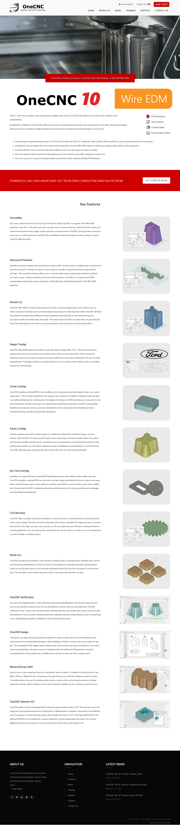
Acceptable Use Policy (151, 819)
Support (145, 10)
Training (131, 10)
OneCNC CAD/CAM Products (95, 78)
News (118, 10)
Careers (70, 800)
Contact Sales (157, 127)
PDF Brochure (158, 116)
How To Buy (161, 4)
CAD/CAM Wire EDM (119, 78)
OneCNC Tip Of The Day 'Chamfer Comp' (124, 774)
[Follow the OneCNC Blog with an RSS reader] (32, 797)
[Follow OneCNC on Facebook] (12, 797)
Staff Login (165, 819)
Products (104, 10)
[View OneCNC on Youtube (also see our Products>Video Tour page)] (27, 797)
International (126, 4)
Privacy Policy (134, 819)
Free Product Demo (160, 132)
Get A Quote (157, 121)
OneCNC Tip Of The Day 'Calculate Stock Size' (126, 784)
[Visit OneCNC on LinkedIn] (22, 797)
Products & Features (71, 78)
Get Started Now (156, 180)
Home (69, 774)
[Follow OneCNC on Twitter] (17, 797)
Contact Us (161, 10)
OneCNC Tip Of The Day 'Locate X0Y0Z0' (124, 795)
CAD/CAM (55, 78)
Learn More (16, 789)
